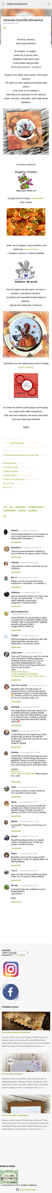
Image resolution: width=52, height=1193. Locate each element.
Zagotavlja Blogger (27, 1189)
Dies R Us (7, 487)
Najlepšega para (17, 443)
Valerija (15, 562)
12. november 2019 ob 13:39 (28, 821)
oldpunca (15, 592)
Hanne (14, 853)
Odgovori (16, 542)
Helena (14, 530)
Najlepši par (20, 507)
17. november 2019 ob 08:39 (28, 853)
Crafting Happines (11, 471)
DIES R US (15, 771)
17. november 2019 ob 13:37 (28, 871)
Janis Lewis (16, 652)
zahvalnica (32, 510)
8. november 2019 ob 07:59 (31, 547)
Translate (21, 955)
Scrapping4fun (37, 198)
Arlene (14, 836)
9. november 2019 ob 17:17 (30, 707)
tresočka (22, 510)
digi (5, 507)
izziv (11, 507)
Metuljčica (16, 547)
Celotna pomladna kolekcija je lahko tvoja (21, 455)
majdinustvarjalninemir (17, 4)
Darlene (15, 752)
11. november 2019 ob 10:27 (27, 787)
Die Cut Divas (9, 483)
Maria (13, 802)
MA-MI (14, 885)
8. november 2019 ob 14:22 (27, 577)
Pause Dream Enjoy (19, 672)
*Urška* (14, 635)
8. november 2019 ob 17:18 (21, 614)
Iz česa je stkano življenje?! (12, 1074)
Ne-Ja (14, 577)
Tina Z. (14, 870)
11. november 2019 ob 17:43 (27, 802)
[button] (4, 28)
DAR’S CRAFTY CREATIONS (23, 773)
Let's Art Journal (19, 685)
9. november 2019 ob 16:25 (37, 685)
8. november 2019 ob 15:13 (30, 592)
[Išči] (48, 4)
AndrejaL (15, 707)
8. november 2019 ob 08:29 (28, 562)
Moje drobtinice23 (19, 612)
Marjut (14, 821)
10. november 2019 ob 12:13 (30, 731)
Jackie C (15, 731)
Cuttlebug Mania (10, 475)
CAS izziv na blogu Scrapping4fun (15, 1115)
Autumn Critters (30, 249)
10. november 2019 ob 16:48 (30, 752)
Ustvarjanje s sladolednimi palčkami (16, 1032)
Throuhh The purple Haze (14, 479)
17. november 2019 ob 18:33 (28, 885)
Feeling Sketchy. (26, 367)
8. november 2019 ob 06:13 (28, 530)
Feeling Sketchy (10, 463)
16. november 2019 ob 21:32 (28, 836)
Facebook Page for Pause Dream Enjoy (28, 676)
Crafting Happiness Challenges (24, 674)
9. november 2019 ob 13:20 (28, 635)
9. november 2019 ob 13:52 (32, 653)
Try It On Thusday (10, 467)
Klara (13, 787)
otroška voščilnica (35, 507)
